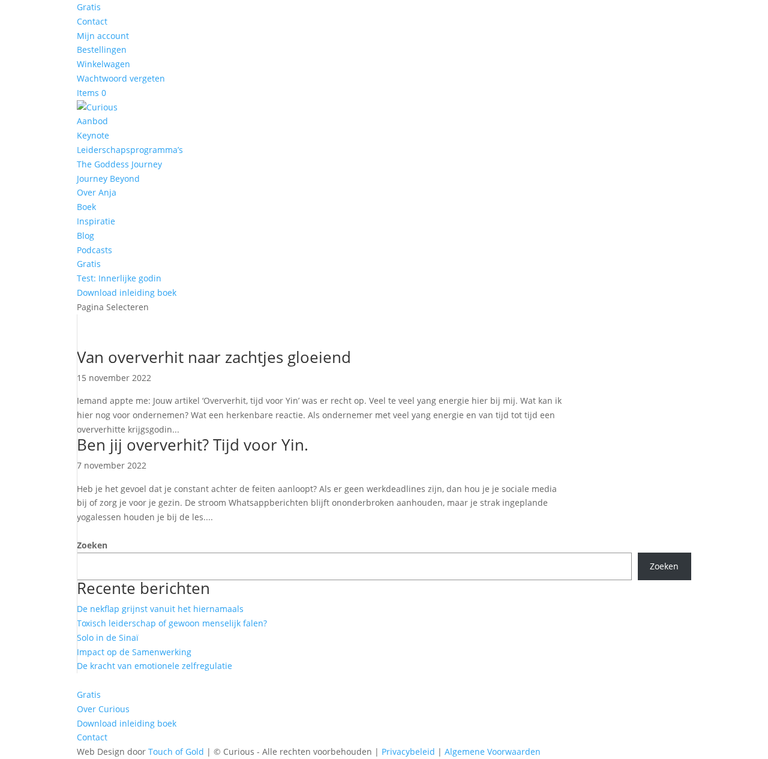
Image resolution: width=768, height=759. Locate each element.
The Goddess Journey (119, 164)
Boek (86, 206)
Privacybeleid (408, 751)
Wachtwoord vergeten (121, 78)
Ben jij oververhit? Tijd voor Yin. (192, 444)
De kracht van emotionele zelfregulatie (154, 665)
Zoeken (92, 545)
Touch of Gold (176, 751)
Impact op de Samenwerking (134, 652)
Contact (92, 21)
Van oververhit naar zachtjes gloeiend (214, 357)
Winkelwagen (103, 64)
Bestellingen (102, 49)
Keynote (93, 135)
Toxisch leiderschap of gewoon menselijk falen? (172, 623)
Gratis (89, 7)
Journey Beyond (108, 178)
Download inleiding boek (126, 292)
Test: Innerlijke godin (119, 278)
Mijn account (103, 35)
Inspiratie (96, 221)
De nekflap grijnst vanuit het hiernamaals (160, 608)
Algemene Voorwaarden (493, 751)
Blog (85, 235)
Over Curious (103, 709)
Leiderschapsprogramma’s (130, 149)
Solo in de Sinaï (108, 637)
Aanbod (92, 121)
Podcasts (94, 250)
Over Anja (96, 192)
